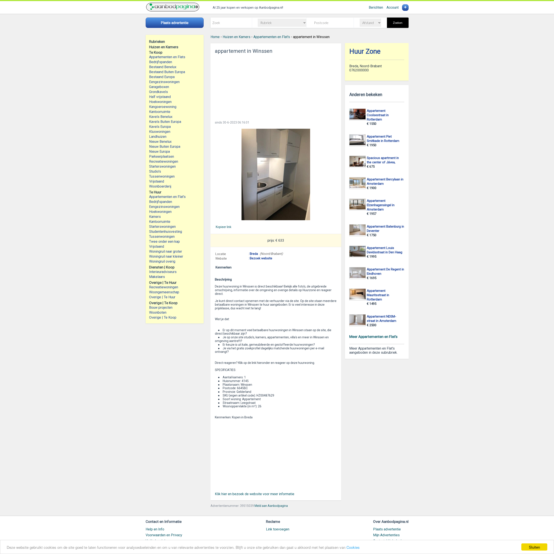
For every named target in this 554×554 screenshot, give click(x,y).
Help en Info (155, 529)
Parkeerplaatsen (161, 156)
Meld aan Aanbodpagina (271, 505)
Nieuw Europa (159, 151)
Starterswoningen (162, 166)
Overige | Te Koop (162, 317)
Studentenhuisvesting (165, 232)
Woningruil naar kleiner (166, 256)
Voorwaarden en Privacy (164, 535)
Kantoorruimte (159, 112)
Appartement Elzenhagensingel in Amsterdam (381, 205)
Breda (254, 254)
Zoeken (397, 22)
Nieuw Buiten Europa (164, 147)
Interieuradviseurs (163, 272)
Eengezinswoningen (164, 82)
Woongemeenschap (164, 292)
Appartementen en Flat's (167, 197)
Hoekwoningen (160, 102)
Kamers (155, 217)
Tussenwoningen (162, 176)
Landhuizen (157, 137)
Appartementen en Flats (167, 57)
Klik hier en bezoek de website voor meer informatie (254, 494)
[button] (276, 174)
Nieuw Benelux (160, 142)
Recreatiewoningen (163, 161)
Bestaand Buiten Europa (167, 72)
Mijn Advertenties (386, 535)
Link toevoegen (277, 529)
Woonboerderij (160, 186)
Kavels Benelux (160, 117)
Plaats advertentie (387, 529)
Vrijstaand (156, 181)
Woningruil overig (162, 261)
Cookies (353, 547)
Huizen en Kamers (236, 37)
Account (393, 7)
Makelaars (157, 277)
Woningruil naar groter (165, 251)
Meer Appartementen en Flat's (373, 336)
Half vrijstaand (160, 97)
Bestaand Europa (162, 77)
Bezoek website (261, 258)
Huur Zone (364, 51)
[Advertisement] (276, 86)
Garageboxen (159, 87)
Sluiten (534, 547)
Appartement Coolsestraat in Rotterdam (378, 115)
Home (215, 37)
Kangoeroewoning (162, 107)
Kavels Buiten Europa (165, 122)
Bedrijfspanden (160, 62)
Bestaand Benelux (162, 67)
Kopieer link (223, 227)
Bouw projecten (160, 307)
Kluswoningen (159, 132)
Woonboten (157, 312)
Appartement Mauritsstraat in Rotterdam (378, 295)
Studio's (155, 171)
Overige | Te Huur (162, 297)
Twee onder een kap (164, 241)
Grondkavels (158, 92)
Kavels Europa (160, 127)
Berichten (376, 7)
